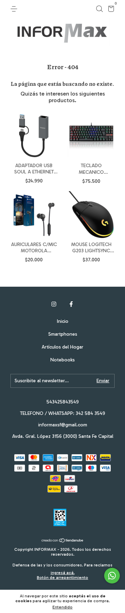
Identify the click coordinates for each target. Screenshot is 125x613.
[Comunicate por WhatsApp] (112, 575)
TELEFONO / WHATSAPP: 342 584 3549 (62, 413)
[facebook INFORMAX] (71, 304)
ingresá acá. (63, 572)
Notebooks (62, 360)
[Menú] (15, 8)
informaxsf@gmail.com (62, 425)
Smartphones (62, 334)
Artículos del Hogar (62, 347)
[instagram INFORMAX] (54, 304)
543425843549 (63, 402)
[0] (110, 9)
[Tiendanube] (62, 541)
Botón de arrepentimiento (62, 577)
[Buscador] (99, 8)
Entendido (62, 607)
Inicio (62, 321)
